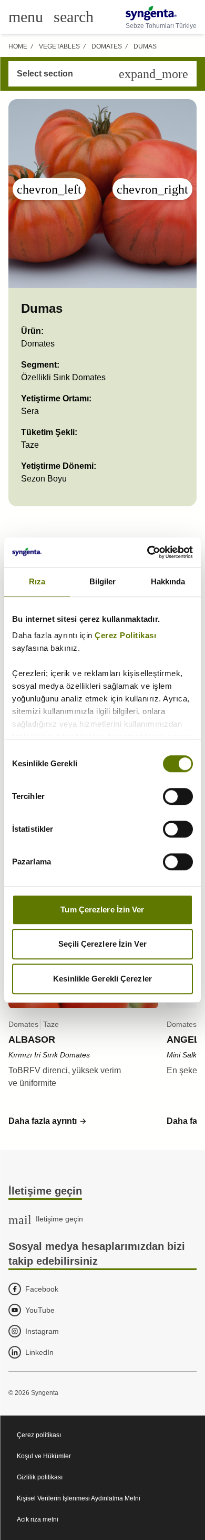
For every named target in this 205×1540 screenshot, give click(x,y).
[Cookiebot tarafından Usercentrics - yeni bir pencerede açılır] (147, 552)
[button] (47, 1121)
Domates (106, 46)
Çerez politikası (39, 1435)
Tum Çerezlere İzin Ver (102, 909)
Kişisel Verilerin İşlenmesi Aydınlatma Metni (78, 1498)
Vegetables (59, 46)
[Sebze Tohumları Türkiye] (161, 13)
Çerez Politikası (125, 635)
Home (17, 46)
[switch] (178, 796)
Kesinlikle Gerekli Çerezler (102, 978)
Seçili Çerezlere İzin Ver (102, 943)
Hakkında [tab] (168, 581)
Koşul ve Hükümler (44, 1456)
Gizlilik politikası (40, 1477)
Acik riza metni (37, 1519)
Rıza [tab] (37, 581)
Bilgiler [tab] (102, 581)
